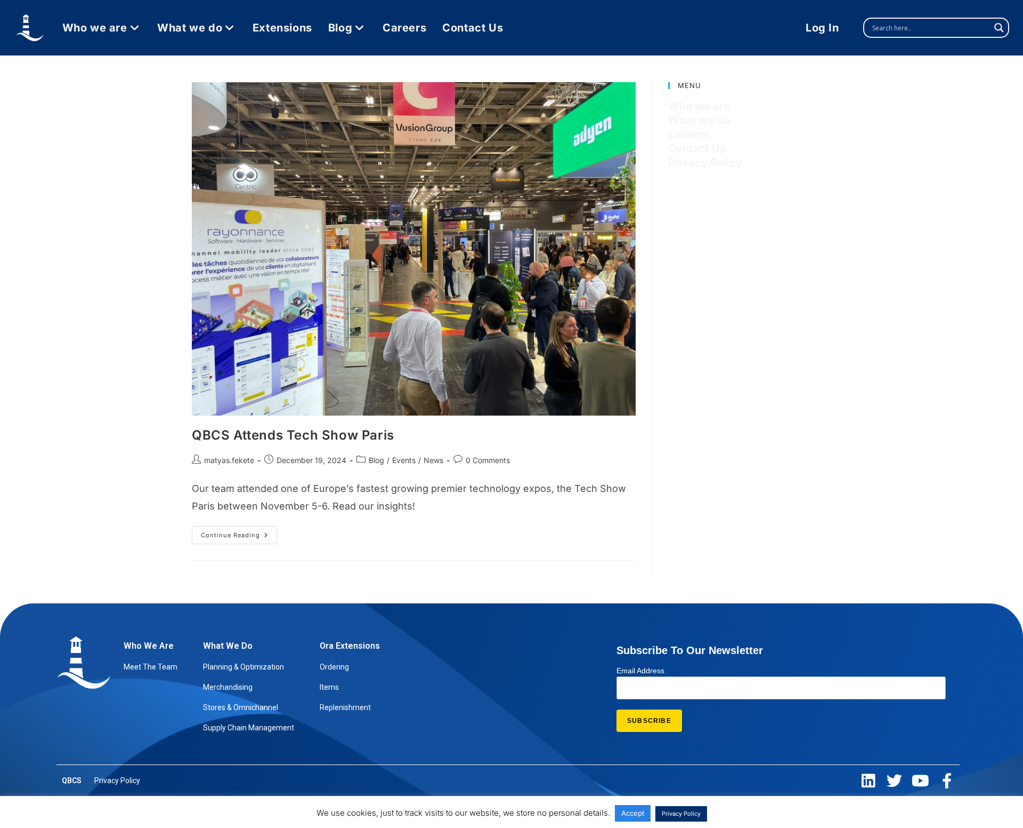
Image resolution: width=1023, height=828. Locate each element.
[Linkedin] (868, 781)
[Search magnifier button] (999, 28)
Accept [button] (632, 813)
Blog (376, 460)
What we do (699, 120)
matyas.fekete (229, 460)
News (433, 460)
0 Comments (488, 460)
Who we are (699, 106)
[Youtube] (920, 781)
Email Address (640, 670)
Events (404, 460)
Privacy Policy (705, 162)
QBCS (72, 780)
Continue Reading (239, 532)
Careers (689, 134)
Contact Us (697, 148)
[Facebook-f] (946, 781)
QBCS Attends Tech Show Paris (293, 435)
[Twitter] (894, 781)
